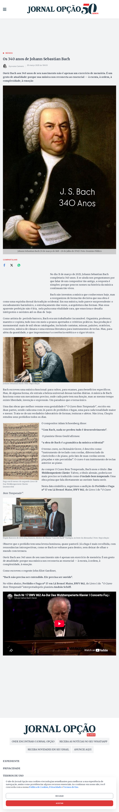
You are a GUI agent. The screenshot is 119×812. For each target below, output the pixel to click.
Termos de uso (13, 775)
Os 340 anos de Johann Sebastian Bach (36, 59)
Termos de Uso (70, 787)
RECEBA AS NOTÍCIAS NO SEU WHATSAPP (83, 741)
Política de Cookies (38, 787)
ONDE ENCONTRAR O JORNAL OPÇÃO (33, 741)
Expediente (11, 761)
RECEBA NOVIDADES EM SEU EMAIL (48, 749)
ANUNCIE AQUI (82, 749)
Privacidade (11, 768)
